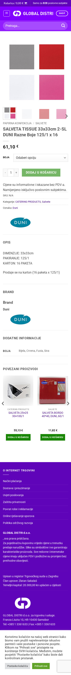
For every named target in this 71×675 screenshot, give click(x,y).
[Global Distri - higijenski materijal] (33, 13)
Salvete (41, 123)
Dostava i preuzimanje (16, 488)
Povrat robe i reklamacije (18, 509)
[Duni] (20, 222)
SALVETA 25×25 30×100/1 (18, 414)
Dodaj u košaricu (41, 172)
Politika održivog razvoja (18, 523)
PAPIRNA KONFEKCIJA (17, 123)
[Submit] (63, 26)
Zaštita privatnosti (14, 502)
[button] (15, 3)
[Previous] (9, 71)
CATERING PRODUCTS (28, 201)
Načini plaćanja (12, 481)
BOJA (6, 157)
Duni (15, 207)
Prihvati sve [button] (41, 666)
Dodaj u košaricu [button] (18, 437)
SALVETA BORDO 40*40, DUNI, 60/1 (53, 414)
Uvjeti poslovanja (13, 495)
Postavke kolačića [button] (17, 666)
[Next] (61, 71)
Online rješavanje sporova (18, 516)
